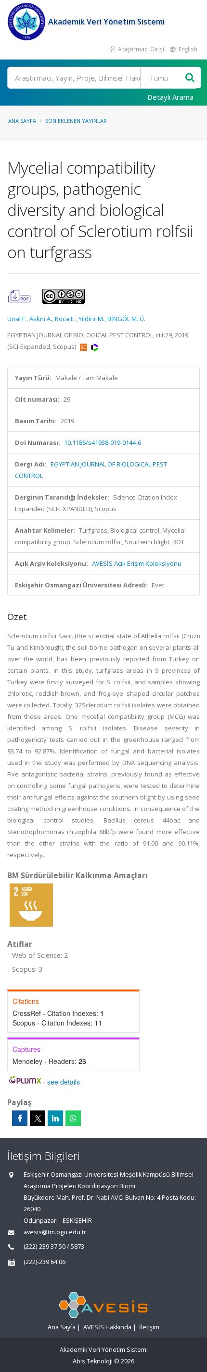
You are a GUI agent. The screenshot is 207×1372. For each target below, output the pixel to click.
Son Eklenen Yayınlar (76, 120)
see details (63, 1081)
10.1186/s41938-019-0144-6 (102, 442)
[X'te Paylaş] (37, 1118)
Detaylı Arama (170, 97)
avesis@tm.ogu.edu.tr (55, 1232)
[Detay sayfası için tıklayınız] (31, 904)
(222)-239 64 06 (44, 1262)
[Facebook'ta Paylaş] (19, 1118)
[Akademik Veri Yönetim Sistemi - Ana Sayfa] (27, 21)
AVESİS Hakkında (107, 1327)
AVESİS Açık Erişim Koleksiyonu (136, 563)
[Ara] (190, 78)
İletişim (149, 1327)
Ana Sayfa (22, 120)
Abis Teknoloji (93, 1361)
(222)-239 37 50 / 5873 (54, 1246)
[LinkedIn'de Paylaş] (55, 1118)
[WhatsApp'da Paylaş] (73, 1118)
